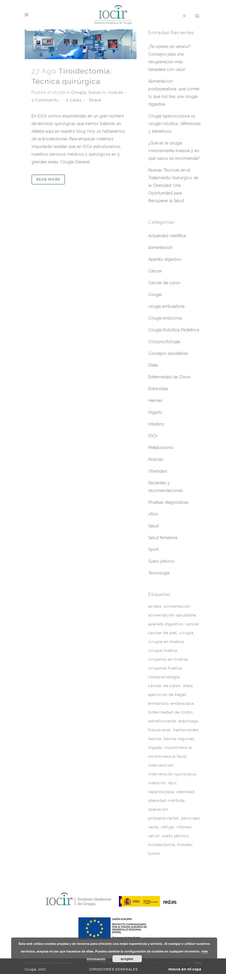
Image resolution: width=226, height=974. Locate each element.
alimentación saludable (172, 615)
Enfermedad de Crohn (170, 712)
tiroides (184, 844)
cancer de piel (162, 633)
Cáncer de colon (164, 282)
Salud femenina (162, 537)
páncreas (190, 818)
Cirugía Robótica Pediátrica (173, 330)
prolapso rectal (163, 818)
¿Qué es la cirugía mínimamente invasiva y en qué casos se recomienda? (174, 151)
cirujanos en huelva (168, 659)
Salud (94, 92)
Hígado (155, 412)
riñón (153, 514)
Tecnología (159, 573)
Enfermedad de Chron (169, 377)
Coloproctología (164, 341)
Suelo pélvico (161, 561)
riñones (184, 827)
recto (153, 827)
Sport (153, 549)
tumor (154, 853)
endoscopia (182, 703)
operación (158, 809)
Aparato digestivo (165, 259)
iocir (172, 783)
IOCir (153, 435)
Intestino (156, 424)
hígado (155, 747)
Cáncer (155, 271)
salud (153, 836)
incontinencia (178, 747)
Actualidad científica (167, 235)
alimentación (160, 247)
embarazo (158, 703)
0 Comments (44, 100)
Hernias (155, 400)
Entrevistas (158, 388)
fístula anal (159, 730)
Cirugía (78, 92)
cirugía (187, 633)
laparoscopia (161, 791)
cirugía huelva (162, 650)
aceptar (127, 958)
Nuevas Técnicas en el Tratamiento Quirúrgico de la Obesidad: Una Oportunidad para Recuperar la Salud (173, 185)
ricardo (115, 92)
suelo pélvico (175, 836)
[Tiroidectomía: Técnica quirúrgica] (81, 44)
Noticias (155, 459)
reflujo (167, 827)
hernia (154, 739)
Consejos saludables (168, 353)
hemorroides (186, 730)
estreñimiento (162, 721)
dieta (188, 686)
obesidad (186, 791)
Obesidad (157, 471)
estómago (188, 721)
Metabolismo (160, 447)
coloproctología (164, 677)
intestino (157, 783)
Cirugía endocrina (165, 318)
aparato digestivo (165, 624)
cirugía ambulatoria (166, 306)
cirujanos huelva (165, 668)
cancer (192, 624)
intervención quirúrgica (172, 774)
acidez (155, 606)
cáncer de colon (164, 686)
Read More (48, 179)
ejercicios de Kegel (167, 694)
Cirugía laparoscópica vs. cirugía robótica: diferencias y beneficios (174, 124)
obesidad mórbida (166, 800)
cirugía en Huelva (166, 641)
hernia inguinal (179, 739)
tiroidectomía (161, 844)
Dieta (153, 365)
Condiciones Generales (113, 969)
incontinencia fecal (167, 756)
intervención (161, 765)
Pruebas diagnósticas (168, 502)
